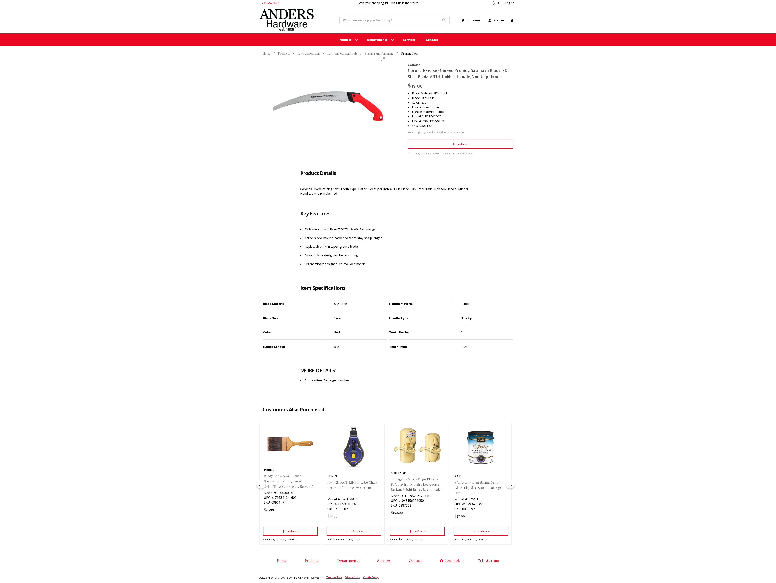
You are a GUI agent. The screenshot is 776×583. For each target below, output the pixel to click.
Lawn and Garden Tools (342, 53)
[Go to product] (290, 444)
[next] (510, 484)
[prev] (260, 484)
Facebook (452, 560)
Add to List (463, 144)
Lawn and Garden (308, 53)
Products (284, 53)
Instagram (490, 560)
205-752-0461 (271, 3)
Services (384, 560)
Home (266, 53)
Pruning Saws (410, 53)
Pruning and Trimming (379, 53)
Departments (348, 560)
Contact (415, 560)
